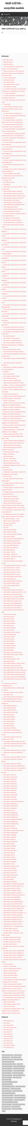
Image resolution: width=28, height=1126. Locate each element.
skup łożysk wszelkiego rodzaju (10, 1102)
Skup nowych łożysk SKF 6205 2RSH (13, 917)
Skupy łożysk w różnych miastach (12, 924)
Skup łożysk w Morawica (10, 850)
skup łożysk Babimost (7, 1070)
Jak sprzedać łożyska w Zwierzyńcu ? (13, 222)
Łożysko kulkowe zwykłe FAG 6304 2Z (13, 443)
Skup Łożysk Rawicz (8, 723)
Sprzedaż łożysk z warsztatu (11, 930)
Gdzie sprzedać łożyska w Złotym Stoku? (14, 195)
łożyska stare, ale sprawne (10, 394)
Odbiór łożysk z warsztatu (10, 496)
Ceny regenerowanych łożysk (11, 84)
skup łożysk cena (17, 1077)
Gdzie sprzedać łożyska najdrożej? (12, 191)
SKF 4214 (6, 527)
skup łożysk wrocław (19, 1100)
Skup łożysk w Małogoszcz (10, 803)
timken (3, 1111)
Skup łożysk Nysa (8, 694)
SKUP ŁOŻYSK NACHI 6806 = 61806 (13, 654)
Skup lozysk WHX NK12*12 (10, 547)
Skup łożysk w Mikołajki (9, 835)
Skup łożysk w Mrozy (9, 864)
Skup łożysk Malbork (9, 641)
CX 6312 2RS (6, 104)
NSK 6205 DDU (7, 476)
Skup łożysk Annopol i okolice (11, 570)
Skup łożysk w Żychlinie (9, 873)
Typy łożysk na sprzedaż (10, 977)
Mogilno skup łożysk (9, 454)
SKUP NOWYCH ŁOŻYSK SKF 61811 (12, 915)
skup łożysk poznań (15, 1088)
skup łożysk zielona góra (18, 1104)
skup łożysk (20, 1064)
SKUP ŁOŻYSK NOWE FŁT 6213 (11, 659)
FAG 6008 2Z (6, 184)
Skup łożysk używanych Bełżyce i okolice (14, 757)
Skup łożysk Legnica (8, 639)
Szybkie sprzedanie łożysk (10, 975)
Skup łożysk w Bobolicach (10, 795)
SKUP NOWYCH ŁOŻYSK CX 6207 (12, 890)
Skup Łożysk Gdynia (8, 619)
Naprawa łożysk (7, 469)
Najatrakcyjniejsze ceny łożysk (11, 463)
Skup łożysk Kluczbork (9, 627)
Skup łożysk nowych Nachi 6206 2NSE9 (14, 677)
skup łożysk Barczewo (17, 1073)
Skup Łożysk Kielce (8, 625)
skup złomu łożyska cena (8, 1061)
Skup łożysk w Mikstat (9, 839)
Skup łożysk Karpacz (9, 621)
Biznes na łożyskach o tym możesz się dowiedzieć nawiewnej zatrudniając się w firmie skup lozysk (13, 73)
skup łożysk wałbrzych (7, 1100)
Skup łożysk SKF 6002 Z (10, 728)
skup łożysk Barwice (7, 1077)
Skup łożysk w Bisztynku (10, 783)
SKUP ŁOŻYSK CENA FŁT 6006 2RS (12, 581)
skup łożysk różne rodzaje (8, 1093)
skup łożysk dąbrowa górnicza (9, 1082)
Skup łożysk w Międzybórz (10, 812)
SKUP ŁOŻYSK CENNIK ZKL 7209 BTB (13, 599)
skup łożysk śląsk (6, 1108)
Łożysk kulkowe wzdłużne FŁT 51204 (13, 383)
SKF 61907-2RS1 (7, 525)
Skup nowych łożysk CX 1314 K (11, 888)
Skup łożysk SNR (8, 1043)
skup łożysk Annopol (7, 1068)
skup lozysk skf (18, 1055)
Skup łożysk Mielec (8, 650)
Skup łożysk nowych (8, 661)
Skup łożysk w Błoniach (9, 792)
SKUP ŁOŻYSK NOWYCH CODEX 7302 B (13, 663)
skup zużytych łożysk (7, 1059)
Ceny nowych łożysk (8, 82)
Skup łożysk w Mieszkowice (10, 832)
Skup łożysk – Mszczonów (10, 554)
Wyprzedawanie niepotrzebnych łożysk (14, 995)
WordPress (16, 1119)
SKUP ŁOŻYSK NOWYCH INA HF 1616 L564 (14, 670)
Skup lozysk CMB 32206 (9, 530)
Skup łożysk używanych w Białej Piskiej (14, 766)
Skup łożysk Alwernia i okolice (11, 567)
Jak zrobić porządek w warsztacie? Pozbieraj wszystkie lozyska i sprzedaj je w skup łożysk (13, 345)
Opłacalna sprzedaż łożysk (10, 501)
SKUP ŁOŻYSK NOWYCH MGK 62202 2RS (14, 674)
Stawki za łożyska (8, 964)
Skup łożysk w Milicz (8, 844)
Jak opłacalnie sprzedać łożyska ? (12, 220)
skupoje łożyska (6, 1057)
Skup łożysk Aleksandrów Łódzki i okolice (14, 565)
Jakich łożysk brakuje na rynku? (12, 349)
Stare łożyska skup (8, 1047)
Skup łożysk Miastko (9, 643)
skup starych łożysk (16, 1057)
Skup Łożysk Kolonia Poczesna (11, 632)
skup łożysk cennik (6, 1079)
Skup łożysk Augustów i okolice (12, 572)
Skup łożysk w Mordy (9, 852)
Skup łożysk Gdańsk (8, 616)
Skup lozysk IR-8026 (9, 536)
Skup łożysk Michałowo (9, 645)
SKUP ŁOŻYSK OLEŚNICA (10, 706)
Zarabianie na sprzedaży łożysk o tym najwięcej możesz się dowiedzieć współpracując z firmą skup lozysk (13, 1011)
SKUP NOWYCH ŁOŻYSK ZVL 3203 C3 (13, 921)
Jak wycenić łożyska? (9, 336)
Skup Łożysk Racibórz (9, 717)
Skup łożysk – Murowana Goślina (12, 556)
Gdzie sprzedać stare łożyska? (11, 200)
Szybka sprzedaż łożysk (9, 973)
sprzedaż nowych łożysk (10, 944)
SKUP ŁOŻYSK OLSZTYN (9, 710)
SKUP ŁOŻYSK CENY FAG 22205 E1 (12, 605)
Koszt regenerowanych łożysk (11, 376)
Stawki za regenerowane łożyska (12, 968)
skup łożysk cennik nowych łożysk (12, 594)
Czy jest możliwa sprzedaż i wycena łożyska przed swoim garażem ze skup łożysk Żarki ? (12, 109)
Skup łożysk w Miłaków (9, 846)
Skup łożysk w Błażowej (9, 790)
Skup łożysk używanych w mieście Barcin (14, 768)
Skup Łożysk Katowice (9, 623)
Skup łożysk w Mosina (9, 857)
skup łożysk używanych (7, 1097)
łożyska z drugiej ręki (9, 400)
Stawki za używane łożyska (10, 970)
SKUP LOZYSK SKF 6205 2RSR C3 (12, 543)
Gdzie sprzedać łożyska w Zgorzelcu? (13, 193)
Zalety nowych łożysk (9, 1002)
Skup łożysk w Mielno (9, 826)
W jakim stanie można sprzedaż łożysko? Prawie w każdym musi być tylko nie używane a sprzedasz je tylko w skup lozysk (14, 988)
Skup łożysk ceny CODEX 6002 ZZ (12, 603)
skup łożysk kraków (20, 1086)
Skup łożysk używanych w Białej (12, 763)
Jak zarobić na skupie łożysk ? (11, 338)
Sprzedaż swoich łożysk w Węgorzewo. (13, 955)
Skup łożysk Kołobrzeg (9, 634)
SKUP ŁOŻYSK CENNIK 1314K (11, 583)
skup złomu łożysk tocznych (9, 1064)
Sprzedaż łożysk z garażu (10, 928)
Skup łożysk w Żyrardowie (10, 875)
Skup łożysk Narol (8, 656)
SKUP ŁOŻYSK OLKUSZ (9, 708)
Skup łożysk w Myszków (9, 868)
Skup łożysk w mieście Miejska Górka (13, 830)
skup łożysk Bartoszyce (19, 1075)
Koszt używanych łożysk (10, 378)
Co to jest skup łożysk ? (9, 93)
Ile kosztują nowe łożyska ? (10, 207)
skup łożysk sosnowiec (7, 1095)
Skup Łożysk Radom (8, 721)
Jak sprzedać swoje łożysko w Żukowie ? (14, 329)
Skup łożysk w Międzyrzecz (10, 821)
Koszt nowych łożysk (9, 374)
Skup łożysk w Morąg (9, 848)
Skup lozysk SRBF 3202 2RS (11, 545)
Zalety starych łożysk (9, 1006)
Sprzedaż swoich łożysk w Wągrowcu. (13, 953)
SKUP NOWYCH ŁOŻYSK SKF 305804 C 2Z (14, 913)
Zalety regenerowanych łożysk (11, 1004)
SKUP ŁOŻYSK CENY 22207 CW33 (12, 601)
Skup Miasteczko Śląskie (10, 881)
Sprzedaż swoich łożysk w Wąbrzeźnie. (13, 950)
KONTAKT (6, 371)
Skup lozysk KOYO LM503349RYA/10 (13, 538)
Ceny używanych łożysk (9, 86)
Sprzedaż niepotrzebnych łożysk (12, 937)
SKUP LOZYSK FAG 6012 (9, 532)
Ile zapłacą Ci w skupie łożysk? (11, 218)
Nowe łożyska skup (8, 1020)
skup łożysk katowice (7, 1084)
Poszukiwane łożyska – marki (11, 518)
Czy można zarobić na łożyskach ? (12, 113)
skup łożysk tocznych (19, 1095)
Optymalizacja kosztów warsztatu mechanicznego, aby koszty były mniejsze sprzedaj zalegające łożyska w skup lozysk (13, 505)
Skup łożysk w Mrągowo (10, 861)
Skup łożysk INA (7, 1034)
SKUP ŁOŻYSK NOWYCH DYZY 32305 (13, 668)
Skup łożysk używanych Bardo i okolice (14, 741)
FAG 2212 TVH (7, 180)
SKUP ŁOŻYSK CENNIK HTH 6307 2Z (13, 590)
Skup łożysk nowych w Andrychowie (13, 692)
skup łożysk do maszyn (9, 614)
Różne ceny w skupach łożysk (11, 521)
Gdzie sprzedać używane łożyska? (12, 202)
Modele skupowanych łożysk (11, 452)
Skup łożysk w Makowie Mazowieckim (13, 801)
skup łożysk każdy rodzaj (8, 1086)
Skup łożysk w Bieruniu (9, 775)
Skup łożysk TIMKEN (9, 1045)
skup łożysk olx (6, 1088)
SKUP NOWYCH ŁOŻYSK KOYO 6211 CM (13, 895)
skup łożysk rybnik (6, 1091)
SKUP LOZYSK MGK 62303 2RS (11, 541)
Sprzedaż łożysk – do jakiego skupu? (13, 926)
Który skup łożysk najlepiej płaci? (12, 380)
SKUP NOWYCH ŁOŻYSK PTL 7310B (12, 910)
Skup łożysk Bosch (8, 1025)
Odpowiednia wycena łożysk (11, 498)
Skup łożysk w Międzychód (10, 815)
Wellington (14, 1121)
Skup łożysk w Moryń (9, 855)
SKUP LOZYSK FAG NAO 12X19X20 (12, 534)
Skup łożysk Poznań (8, 714)
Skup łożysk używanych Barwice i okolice (14, 750)
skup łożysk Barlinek (7, 1075)
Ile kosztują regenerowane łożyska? (13, 209)
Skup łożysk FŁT (7, 1032)
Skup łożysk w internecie (10, 799)
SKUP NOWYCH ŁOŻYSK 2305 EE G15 (13, 886)
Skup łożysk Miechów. (9, 648)
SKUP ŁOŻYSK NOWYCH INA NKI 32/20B (14, 672)
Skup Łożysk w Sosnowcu (10, 870)
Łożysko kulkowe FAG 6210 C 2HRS (13, 434)
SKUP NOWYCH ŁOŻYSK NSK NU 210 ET (14, 906)
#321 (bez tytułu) (8, 64)
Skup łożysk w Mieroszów (10, 828)
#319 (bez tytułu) (8, 62)
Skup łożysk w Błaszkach (10, 788)
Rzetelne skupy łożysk (9, 523)
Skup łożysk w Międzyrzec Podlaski (12, 819)
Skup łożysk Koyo (8, 1036)
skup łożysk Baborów (19, 1070)
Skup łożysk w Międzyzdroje (11, 823)
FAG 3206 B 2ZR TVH (9, 182)
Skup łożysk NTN (8, 1038)
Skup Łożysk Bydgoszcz (9, 579)
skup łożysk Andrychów (19, 1066)
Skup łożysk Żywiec (8, 879)
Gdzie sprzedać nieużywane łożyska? (13, 198)
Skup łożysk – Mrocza (9, 552)
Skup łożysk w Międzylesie (10, 817)
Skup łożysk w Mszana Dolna (11, 866)
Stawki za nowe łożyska (9, 966)
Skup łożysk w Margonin (10, 808)
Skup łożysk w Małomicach (10, 806)
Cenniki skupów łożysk (9, 77)
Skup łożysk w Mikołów (9, 837)
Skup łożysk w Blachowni (10, 786)
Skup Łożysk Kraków (9, 636)
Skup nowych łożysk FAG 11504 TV (12, 893)
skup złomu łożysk (18, 1059)
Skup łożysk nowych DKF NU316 (12, 665)
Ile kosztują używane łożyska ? (11, 211)
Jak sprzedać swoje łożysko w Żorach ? (13, 327)
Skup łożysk (6, 1023)
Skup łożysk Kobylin (8, 630)
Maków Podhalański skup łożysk (12, 445)
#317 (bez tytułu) (8, 60)
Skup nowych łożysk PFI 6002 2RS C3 (13, 908)
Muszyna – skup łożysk (9, 458)
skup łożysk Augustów (18, 1068)
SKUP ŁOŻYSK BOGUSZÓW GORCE (12, 576)
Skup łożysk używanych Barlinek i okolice (14, 743)
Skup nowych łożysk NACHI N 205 (12, 904)
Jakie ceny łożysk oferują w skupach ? (13, 351)
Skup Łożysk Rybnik (8, 725)
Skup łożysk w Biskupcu (10, 781)
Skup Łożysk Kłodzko (9, 550)
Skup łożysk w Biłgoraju (10, 779)
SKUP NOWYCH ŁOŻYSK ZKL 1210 (12, 919)
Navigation (7, 14)
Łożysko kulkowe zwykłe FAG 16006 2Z (13, 440)
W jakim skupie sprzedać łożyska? (12, 984)
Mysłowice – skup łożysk (10, 460)
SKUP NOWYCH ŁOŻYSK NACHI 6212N (13, 884)
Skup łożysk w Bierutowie (10, 777)
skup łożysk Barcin (6, 1073)
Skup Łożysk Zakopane (9, 877)
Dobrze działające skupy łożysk (11, 173)
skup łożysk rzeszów (17, 1091)
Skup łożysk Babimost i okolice (11, 574)
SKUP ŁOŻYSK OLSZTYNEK (10, 712)
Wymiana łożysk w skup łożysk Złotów (13, 993)
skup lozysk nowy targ (7, 1055)
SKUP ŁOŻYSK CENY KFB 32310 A (12, 608)
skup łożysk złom (6, 1106)
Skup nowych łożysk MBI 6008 (11, 897)
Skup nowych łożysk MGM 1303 (11, 899)
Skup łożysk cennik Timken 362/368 (13, 596)
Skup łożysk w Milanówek (10, 841)
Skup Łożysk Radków (9, 719)
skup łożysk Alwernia (7, 1066)
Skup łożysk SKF (7, 1041)
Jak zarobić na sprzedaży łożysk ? (12, 340)
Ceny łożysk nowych (8, 80)
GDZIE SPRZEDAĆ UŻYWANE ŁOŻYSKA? (14, 204)
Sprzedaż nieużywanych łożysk (11, 939)
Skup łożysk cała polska (10, 1027)
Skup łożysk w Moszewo (9, 859)
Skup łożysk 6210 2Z (9, 558)
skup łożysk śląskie (17, 1108)
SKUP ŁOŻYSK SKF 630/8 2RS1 (11, 730)
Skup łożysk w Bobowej (9, 797)
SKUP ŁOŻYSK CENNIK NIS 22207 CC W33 (14, 592)
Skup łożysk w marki (9, 810)
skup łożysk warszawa (20, 1097)
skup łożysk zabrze (6, 1104)
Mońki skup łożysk (8, 456)
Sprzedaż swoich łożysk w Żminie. (12, 957)
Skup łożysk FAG (7, 1029)
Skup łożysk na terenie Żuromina (12, 652)
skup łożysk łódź (16, 1106)
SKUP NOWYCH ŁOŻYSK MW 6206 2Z (13, 901)
